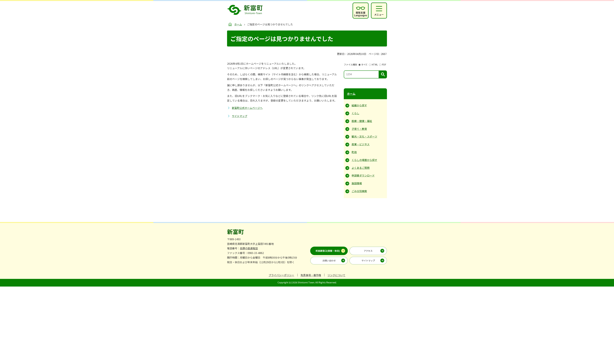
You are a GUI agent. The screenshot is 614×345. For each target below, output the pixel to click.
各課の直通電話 (249, 248)
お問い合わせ (329, 260)
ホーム (238, 24)
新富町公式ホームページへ (247, 108)
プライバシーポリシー (281, 275)
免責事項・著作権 (311, 275)
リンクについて (336, 275)
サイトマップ (239, 116)
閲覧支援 (360, 14)
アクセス (368, 250)
